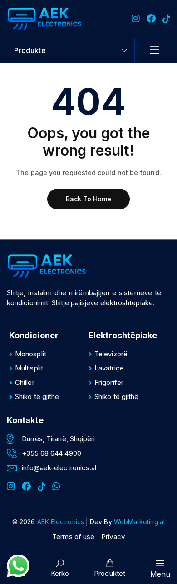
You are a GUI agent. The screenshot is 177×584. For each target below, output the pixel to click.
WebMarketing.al (139, 522)
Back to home (89, 199)
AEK (60, 522)
